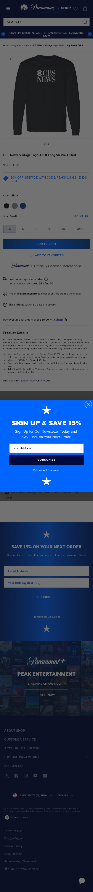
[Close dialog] (88, 404)
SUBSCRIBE (46, 459)
